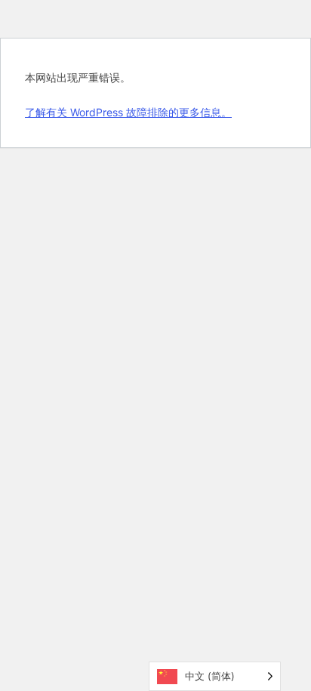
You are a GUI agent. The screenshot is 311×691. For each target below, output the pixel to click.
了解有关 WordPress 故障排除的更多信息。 (128, 112)
